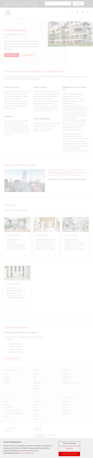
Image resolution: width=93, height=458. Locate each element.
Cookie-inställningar (69, 443)
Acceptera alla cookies (69, 454)
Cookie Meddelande (27, 453)
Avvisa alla (69, 449)
